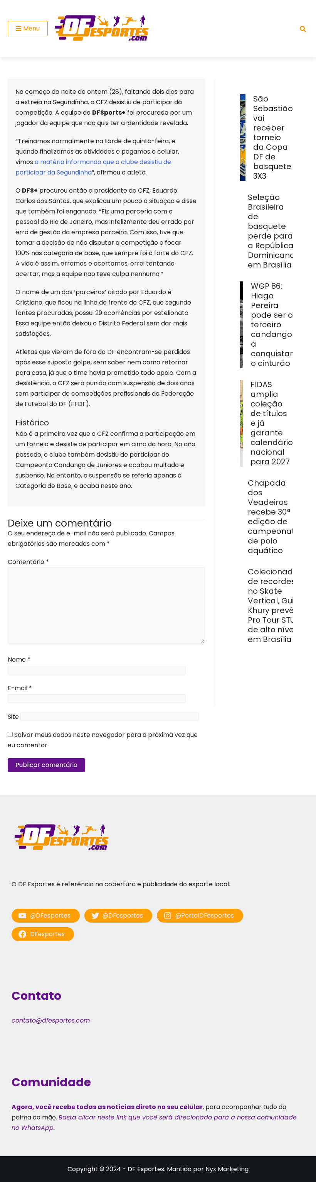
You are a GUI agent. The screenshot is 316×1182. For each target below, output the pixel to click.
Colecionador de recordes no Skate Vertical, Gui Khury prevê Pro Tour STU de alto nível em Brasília (274, 605)
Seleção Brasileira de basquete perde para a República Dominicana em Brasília (271, 231)
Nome (19, 659)
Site (13, 716)
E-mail (20, 688)
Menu (31, 28)
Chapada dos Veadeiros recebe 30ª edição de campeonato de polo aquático (274, 517)
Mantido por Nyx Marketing (208, 1169)
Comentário (28, 561)
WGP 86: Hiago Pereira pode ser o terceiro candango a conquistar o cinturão (272, 325)
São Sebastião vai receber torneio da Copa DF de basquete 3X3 (273, 137)
